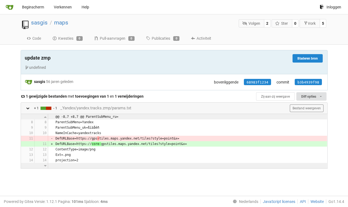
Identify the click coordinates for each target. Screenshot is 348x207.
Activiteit (204, 38)
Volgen (254, 23)
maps (61, 22)
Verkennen (63, 7)
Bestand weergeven (307, 108)
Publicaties (164, 38)
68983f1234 (257, 82)
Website (317, 201)
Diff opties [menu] (309, 96)
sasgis (39, 22)
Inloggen (334, 7)
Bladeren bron (307, 58)
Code (36, 38)
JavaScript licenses (279, 201)
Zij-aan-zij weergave (275, 96)
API (303, 201)
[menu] (244, 201)
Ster (284, 23)
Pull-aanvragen (116, 38)
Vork (312, 23)
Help (85, 7)
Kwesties (69, 38)
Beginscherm (33, 7)
